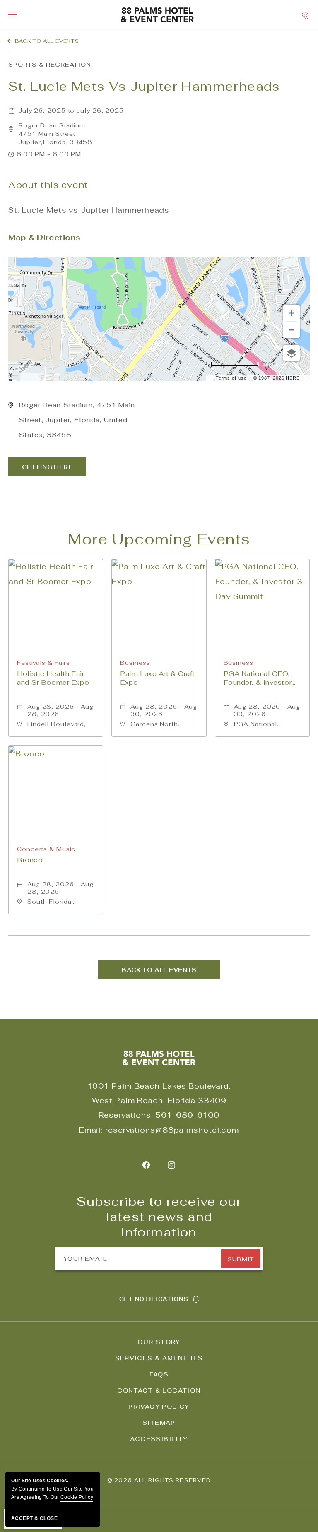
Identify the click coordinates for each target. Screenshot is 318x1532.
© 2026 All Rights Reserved (159, 1480)
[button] (55, 134)
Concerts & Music (46, 849)
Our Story (159, 1342)
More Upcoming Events (159, 539)
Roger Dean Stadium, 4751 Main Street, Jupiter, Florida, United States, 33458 (77, 420)
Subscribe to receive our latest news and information (159, 1217)
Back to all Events (47, 41)
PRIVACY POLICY (159, 1406)
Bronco (30, 860)
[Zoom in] (291, 313)
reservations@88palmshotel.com (172, 1130)
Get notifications (153, 1299)
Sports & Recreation (49, 64)
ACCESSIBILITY (159, 1439)
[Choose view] (291, 353)
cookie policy (76, 1497)
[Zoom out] (291, 330)
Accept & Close (34, 1518)
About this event (48, 184)
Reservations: (126, 1115)
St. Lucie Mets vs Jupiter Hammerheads (144, 86)
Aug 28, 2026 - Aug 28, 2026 (60, 710)
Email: (91, 1130)
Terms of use (231, 377)
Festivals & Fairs (43, 662)
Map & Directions (44, 237)
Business (135, 662)
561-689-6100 (187, 1115)
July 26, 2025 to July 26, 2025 (71, 110)
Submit (240, 1259)
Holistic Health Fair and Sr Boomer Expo (53, 678)
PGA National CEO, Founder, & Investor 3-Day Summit (258, 678)
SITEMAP (159, 1422)
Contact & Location (158, 1390)
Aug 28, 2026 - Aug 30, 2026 (163, 710)
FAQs (159, 1374)
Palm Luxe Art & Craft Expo (157, 678)
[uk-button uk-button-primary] (47, 466)
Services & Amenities (159, 1358)
